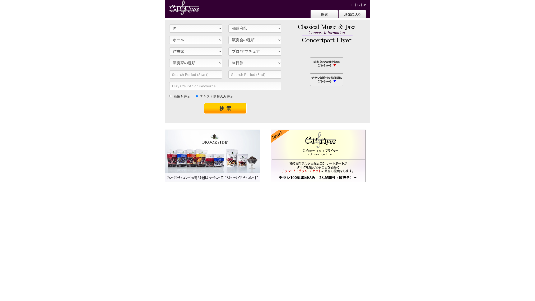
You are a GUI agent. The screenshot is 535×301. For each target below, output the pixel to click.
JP (364, 4)
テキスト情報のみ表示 (216, 96)
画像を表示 (181, 96)
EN (358, 4)
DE (352, 4)
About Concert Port (232, 188)
